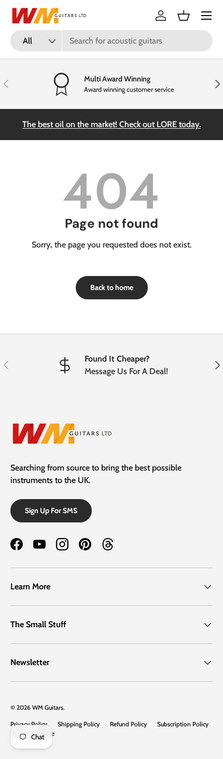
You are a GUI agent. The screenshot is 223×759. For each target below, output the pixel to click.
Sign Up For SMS (51, 510)
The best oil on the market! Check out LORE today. (111, 124)
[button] (183, 15)
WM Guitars (47, 707)
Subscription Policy (182, 724)
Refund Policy (128, 724)
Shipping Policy (79, 724)
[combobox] (111, 40)
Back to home (111, 287)
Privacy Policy (28, 724)
